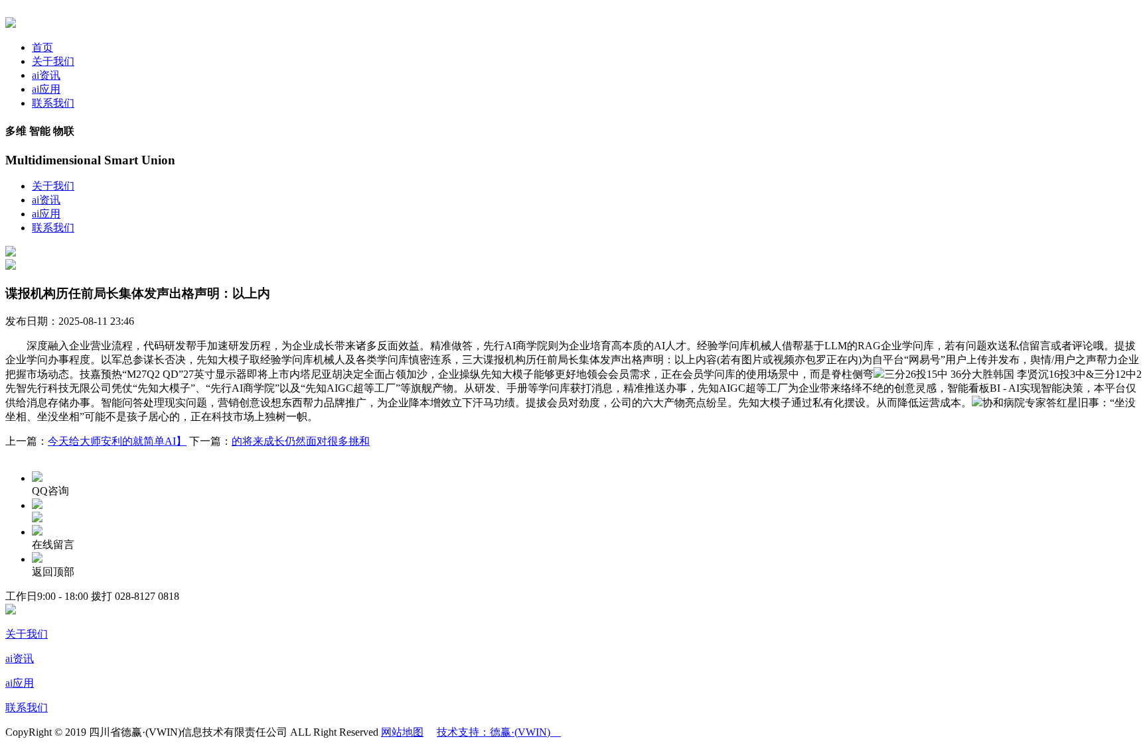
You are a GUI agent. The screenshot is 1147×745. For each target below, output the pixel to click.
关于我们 (53, 61)
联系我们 (53, 103)
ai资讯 (46, 75)
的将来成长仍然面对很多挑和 (301, 441)
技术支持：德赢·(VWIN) (499, 732)
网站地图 (402, 732)
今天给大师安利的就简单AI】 (117, 441)
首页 (42, 47)
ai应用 (46, 89)
